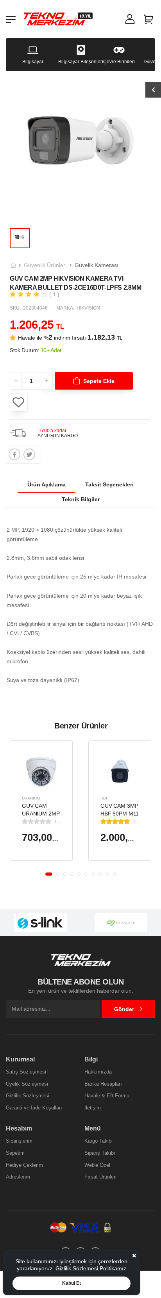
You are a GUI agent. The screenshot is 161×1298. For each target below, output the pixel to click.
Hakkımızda (98, 1072)
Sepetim (15, 1153)
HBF (104, 798)
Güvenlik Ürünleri (45, 265)
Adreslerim (18, 1177)
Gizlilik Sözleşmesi (27, 1096)
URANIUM (31, 798)
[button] (48, 874)
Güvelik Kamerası (96, 265)
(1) (136, 821)
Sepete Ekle (98, 381)
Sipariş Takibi (99, 1153)
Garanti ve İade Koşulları (34, 1108)
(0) (58, 821)
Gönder (124, 1009)
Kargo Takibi (98, 1141)
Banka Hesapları (103, 1084)
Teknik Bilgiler (81, 499)
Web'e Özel (97, 1165)
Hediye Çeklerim (24, 1165)
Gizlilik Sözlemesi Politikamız (90, 1268)
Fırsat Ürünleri (100, 1177)
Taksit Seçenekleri (109, 484)
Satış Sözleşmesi (26, 1072)
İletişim (92, 1108)
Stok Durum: (35, 350)
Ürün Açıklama (46, 484)
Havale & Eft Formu (106, 1096)
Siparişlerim (19, 1141)
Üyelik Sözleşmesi (27, 1084)
